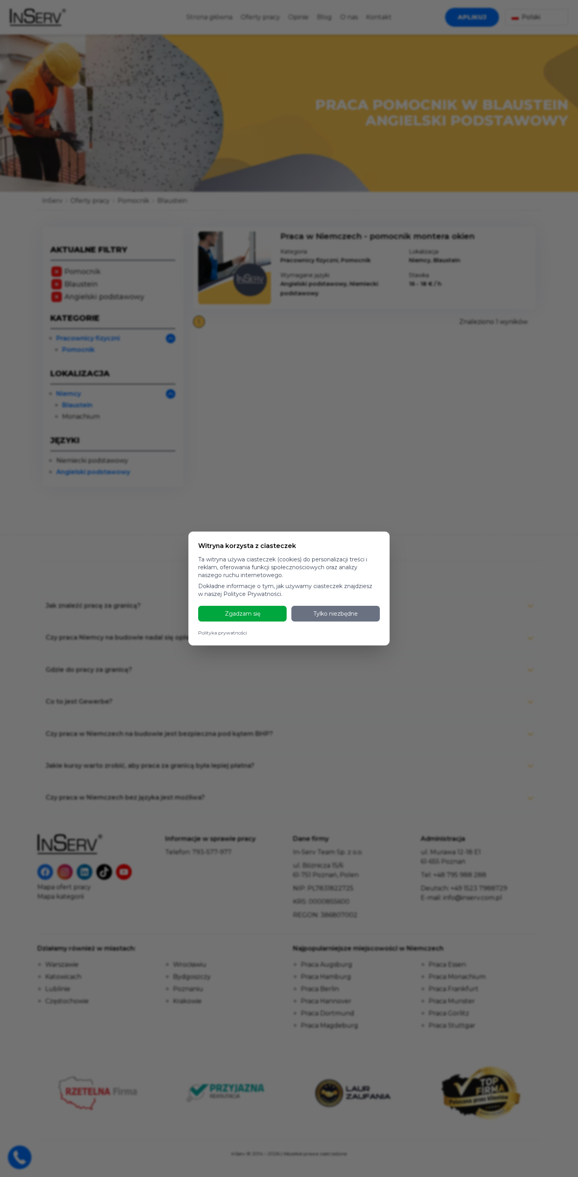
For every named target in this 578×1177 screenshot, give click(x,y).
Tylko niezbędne (335, 613)
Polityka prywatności (222, 633)
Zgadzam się (242, 613)
